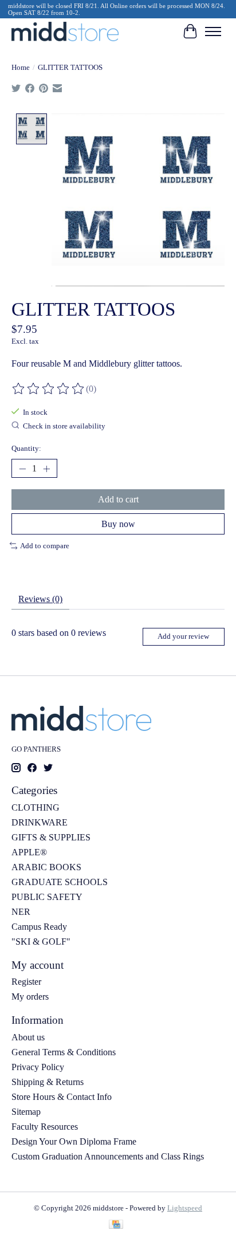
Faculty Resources (44, 1126)
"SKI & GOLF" (40, 941)
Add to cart (118, 499)
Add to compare (44, 545)
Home (20, 67)
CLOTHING (35, 807)
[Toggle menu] (213, 31)
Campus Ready (39, 926)
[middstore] (65, 31)
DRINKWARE (39, 822)
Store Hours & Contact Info (61, 1097)
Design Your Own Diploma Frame (73, 1141)
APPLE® (29, 852)
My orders (30, 996)
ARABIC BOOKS (46, 867)
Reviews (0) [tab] (40, 599)
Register (26, 981)
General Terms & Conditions (63, 1052)
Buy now (118, 524)
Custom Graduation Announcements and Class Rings (107, 1156)
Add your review (183, 636)
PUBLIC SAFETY (46, 897)
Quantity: (26, 448)
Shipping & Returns (47, 1082)
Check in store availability (64, 426)
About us (28, 1037)
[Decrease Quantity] (22, 468)
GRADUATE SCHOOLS (59, 882)
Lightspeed (184, 1208)
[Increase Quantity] (46, 468)
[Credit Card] (116, 1225)
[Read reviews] (48, 389)
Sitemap (26, 1112)
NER (20, 912)
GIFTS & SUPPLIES (51, 837)
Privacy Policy (37, 1067)
